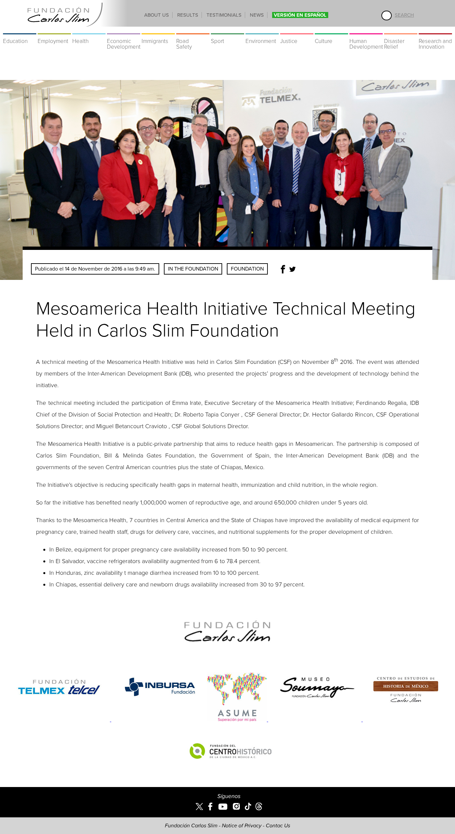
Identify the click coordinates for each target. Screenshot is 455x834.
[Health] (89, 30)
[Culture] (331, 30)
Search (404, 15)
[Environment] (262, 30)
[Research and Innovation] (435, 30)
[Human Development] (366, 30)
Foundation (247, 269)
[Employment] (54, 30)
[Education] (19, 30)
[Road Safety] (193, 30)
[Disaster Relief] (400, 30)
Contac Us (278, 825)
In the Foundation (193, 269)
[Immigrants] (158, 30)
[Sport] (227, 30)
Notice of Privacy (241, 825)
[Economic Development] (123, 30)
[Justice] (296, 30)
